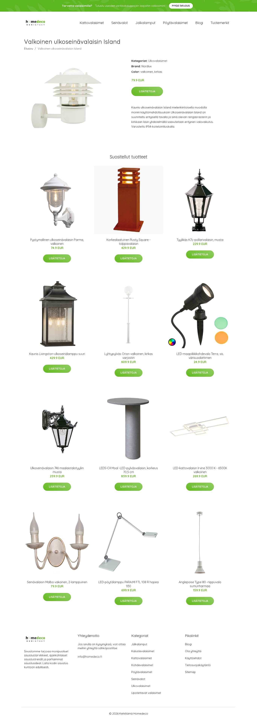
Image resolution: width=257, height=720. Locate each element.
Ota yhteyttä (193, 651)
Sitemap (190, 672)
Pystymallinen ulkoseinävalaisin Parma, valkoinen (57, 242)
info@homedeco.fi (90, 656)
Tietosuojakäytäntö (198, 665)
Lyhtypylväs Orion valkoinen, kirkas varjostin (128, 356)
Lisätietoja (147, 91)
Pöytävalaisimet (175, 23)
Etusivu (28, 48)
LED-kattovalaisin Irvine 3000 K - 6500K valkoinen (200, 470)
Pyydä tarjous (181, 5)
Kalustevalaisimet (142, 651)
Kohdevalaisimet (142, 665)
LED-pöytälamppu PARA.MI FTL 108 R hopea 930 (128, 584)
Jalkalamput (145, 23)
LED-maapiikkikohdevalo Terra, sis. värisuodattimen (200, 356)
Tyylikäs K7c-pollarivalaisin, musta (200, 240)
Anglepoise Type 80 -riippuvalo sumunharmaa (200, 584)
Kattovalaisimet (92, 23)
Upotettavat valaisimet (146, 693)
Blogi (199, 23)
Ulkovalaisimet (157, 61)
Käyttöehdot (193, 658)
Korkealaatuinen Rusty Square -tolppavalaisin (128, 242)
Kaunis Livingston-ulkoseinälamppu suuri (57, 354)
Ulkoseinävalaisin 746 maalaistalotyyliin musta (57, 470)
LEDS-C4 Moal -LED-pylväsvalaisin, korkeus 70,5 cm (128, 470)
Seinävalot (119, 23)
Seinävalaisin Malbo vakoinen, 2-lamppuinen (57, 582)
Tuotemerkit (220, 23)
